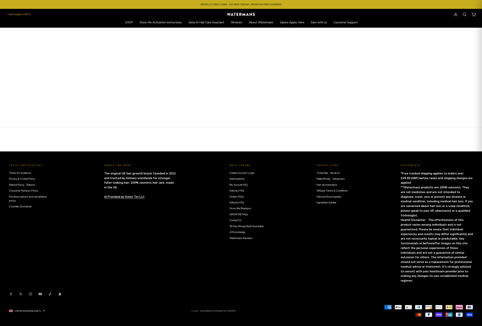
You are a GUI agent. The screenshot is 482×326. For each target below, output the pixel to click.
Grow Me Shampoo (240, 208)
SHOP (129, 22)
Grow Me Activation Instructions (161, 22)
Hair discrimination (327, 185)
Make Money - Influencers (331, 179)
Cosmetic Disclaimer (20, 206)
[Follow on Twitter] (21, 294)
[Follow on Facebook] (11, 294)
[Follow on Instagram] (30, 294)
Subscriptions (237, 179)
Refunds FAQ (237, 202)
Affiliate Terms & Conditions (332, 190)
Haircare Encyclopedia (329, 197)
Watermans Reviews (241, 238)
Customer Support (346, 22)
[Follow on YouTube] (40, 294)
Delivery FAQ (237, 190)
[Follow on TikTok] (50, 294)
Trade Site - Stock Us (328, 173)
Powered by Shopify (225, 311)
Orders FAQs (237, 197)
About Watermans (261, 22)
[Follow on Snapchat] (60, 294)
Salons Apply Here (292, 22)
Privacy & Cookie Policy (22, 179)
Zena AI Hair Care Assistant (206, 22)
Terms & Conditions (20, 173)
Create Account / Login (242, 173)
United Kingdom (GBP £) (19, 14)
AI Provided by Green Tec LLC (124, 197)
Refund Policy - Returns (22, 185)
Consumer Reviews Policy (23, 190)
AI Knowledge (237, 232)
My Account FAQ (239, 185)
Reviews (236, 22)
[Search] (464, 14)
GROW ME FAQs (239, 214)
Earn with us (319, 22)
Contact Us (236, 220)
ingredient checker (326, 202)
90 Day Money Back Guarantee (247, 226)
